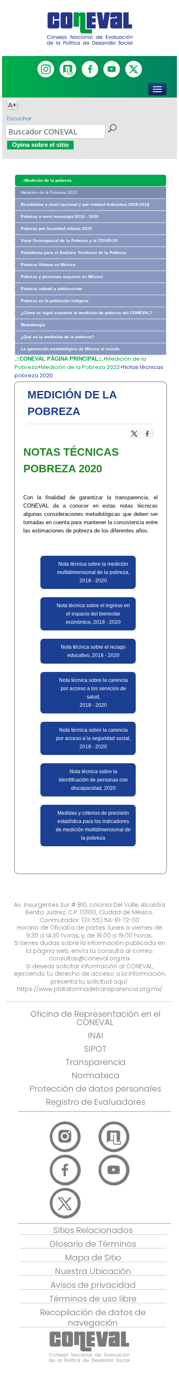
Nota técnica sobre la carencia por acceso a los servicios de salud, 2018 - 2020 (93, 692)
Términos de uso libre (93, 1298)
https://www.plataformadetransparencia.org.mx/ (89, 989)
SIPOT (95, 1049)
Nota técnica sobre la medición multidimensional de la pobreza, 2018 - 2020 (93, 572)
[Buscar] (112, 129)
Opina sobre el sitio (40, 144)
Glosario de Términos (93, 1244)
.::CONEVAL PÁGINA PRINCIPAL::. (59, 359)
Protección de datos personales (95, 1088)
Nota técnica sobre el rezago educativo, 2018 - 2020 (93, 651)
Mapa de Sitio (93, 1257)
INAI (95, 1035)
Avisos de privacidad (93, 1285)
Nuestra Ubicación (93, 1271)
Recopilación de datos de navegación (93, 1318)
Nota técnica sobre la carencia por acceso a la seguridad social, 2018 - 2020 (93, 738)
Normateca (95, 1075)
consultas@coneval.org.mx (89, 958)
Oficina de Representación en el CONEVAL (95, 1018)
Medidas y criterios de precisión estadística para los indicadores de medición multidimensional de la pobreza (93, 825)
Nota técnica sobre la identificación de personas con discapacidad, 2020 (93, 780)
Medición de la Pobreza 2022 (80, 367)
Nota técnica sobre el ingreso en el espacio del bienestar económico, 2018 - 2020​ (93, 614)
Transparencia (95, 1062)
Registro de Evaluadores (95, 1102)
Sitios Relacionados (93, 1230)
